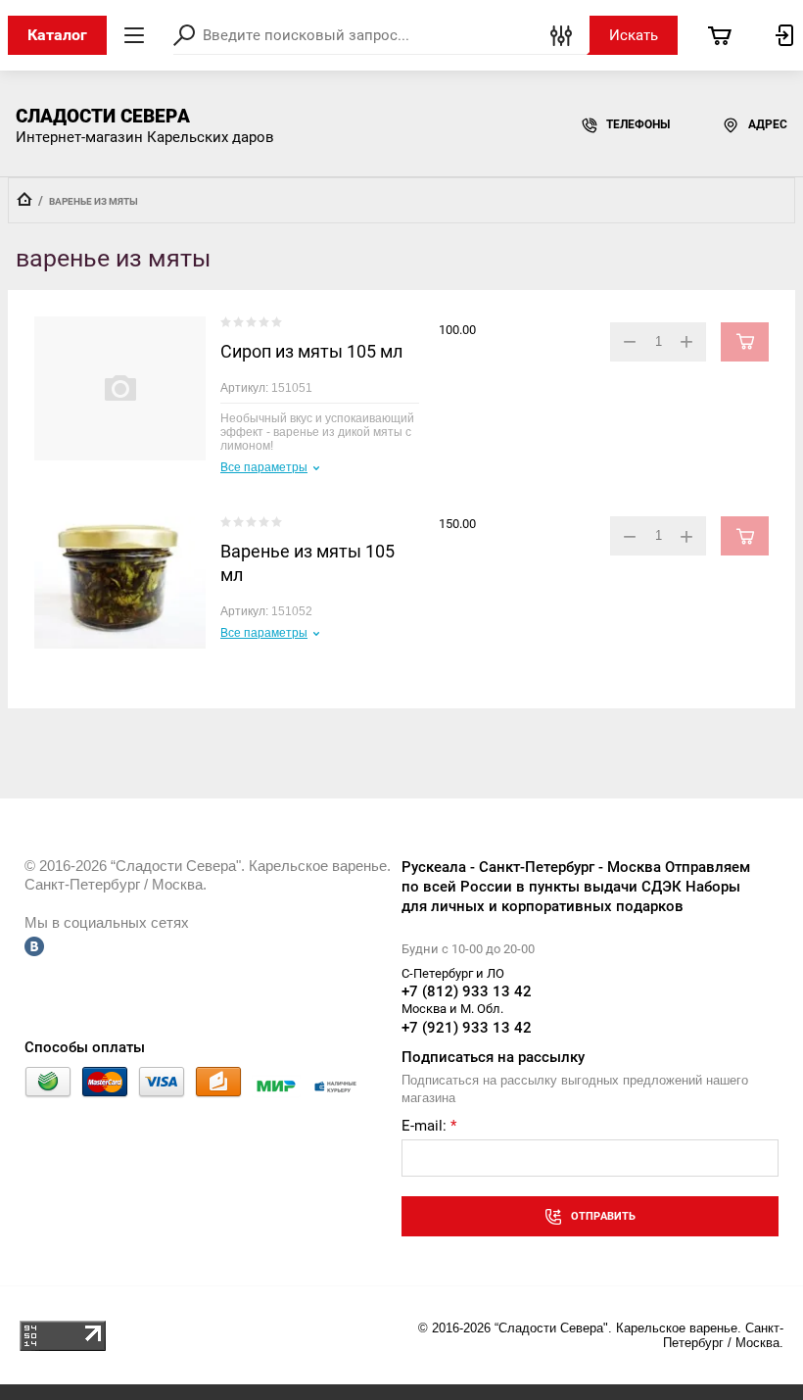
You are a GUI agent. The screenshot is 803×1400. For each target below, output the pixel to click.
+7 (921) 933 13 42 (467, 1028)
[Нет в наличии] (745, 342)
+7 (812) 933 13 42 (467, 991)
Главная (24, 199)
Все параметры (263, 467)
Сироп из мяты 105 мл (311, 351)
